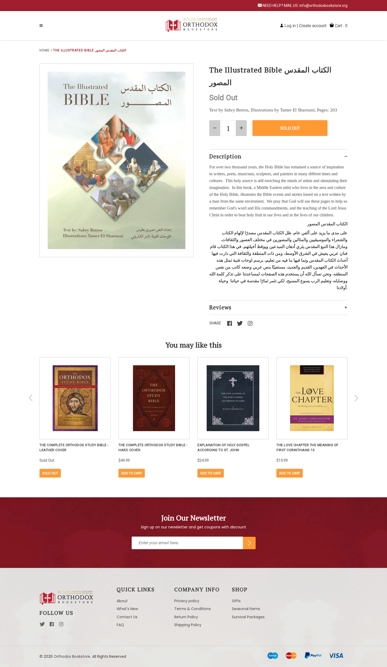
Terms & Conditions (192, 608)
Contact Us (127, 617)
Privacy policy (186, 600)
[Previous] (31, 398)
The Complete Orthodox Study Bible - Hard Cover (153, 447)
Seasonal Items (246, 608)
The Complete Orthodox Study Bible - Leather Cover (74, 447)
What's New (127, 608)
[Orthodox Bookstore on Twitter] (42, 626)
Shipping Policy (187, 624)
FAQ (120, 624)
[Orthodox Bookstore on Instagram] (61, 626)
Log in (290, 25)
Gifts (236, 600)
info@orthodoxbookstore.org (323, 5)
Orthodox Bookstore (72, 656)
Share (215, 323)
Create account (312, 25)
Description (225, 156)
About (122, 600)
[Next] (356, 398)
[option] (75, 417)
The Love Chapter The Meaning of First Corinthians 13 (307, 447)
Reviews (220, 307)
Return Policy (186, 617)
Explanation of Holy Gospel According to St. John (223, 447)
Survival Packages (248, 617)
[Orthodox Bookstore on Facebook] (51, 626)
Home (44, 50)
